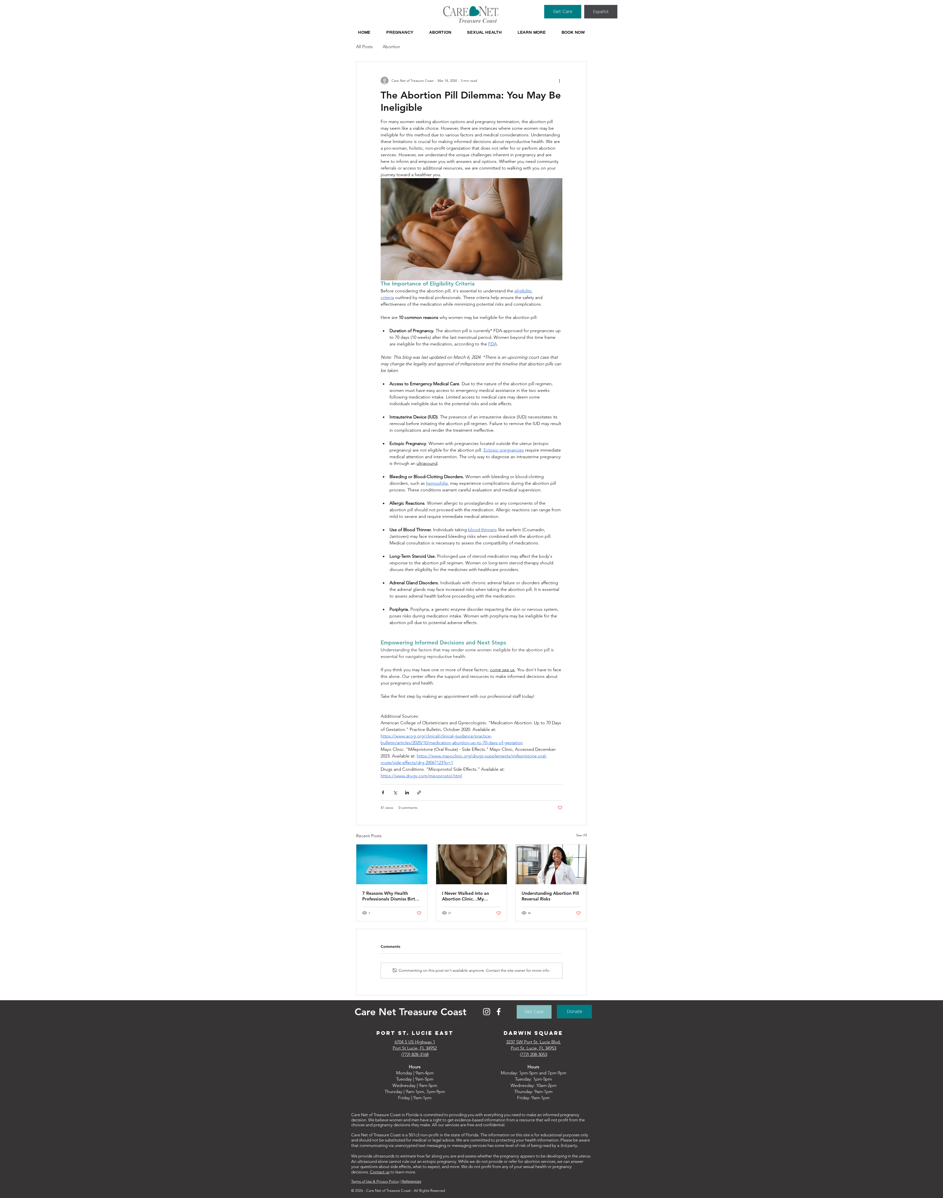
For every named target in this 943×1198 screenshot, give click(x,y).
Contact (378, 1171)
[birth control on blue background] (391, 864)
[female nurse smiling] (551, 864)
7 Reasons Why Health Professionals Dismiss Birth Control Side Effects (389, 896)
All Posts (364, 46)
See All (581, 835)
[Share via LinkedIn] (407, 792)
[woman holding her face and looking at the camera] (471, 864)
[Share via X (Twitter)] (395, 792)
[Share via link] (419, 792)
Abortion (391, 46)
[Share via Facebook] (383, 792)
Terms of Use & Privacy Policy (375, 1181)
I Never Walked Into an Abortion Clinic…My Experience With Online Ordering (466, 896)
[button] (399, 32)
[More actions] (559, 81)
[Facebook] (498, 1011)
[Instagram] (486, 1011)
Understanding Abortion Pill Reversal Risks (550, 896)
